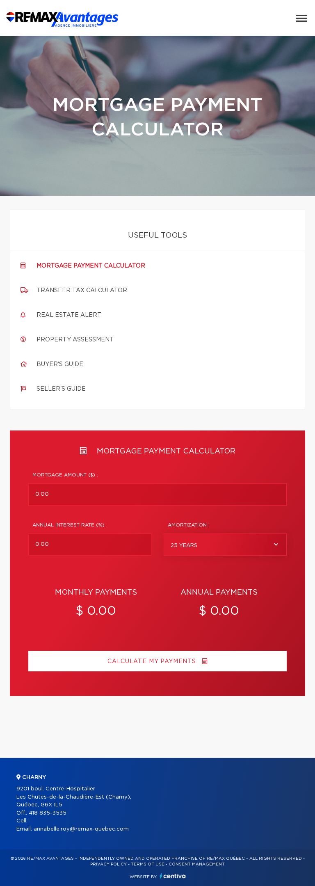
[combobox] (225, 544)
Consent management (197, 864)
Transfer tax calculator (82, 290)
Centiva (173, 876)
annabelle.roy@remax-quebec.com (81, 829)
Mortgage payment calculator (91, 266)
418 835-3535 (47, 813)
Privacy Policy (108, 864)
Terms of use (147, 864)
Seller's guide (61, 389)
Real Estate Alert (69, 315)
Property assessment (75, 340)
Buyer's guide (60, 364)
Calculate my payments (152, 661)
